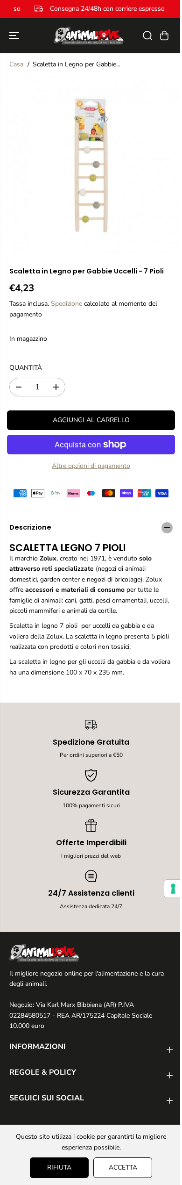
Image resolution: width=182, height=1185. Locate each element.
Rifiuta (57, 1167)
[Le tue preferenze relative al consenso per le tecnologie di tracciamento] (168, 889)
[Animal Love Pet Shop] (89, 35)
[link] (91, 953)
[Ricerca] (147, 35)
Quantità (25, 367)
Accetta (120, 1167)
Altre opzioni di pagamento (91, 465)
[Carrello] (164, 35)
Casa (16, 64)
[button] (15, 35)
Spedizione (66, 303)
